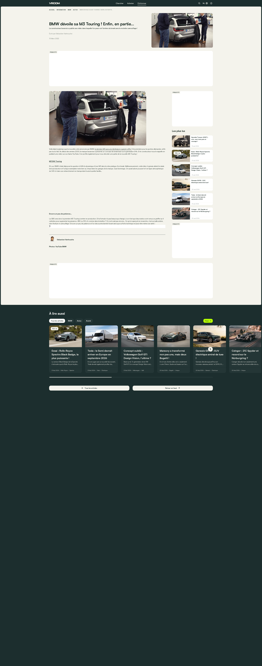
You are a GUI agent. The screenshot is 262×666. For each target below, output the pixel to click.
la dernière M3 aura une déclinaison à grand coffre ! (113, 149)
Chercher (120, 3)
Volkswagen (136, 370)
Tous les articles (57, 321)
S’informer (142, 3)
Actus (79, 321)
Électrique (104, 370)
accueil (52, 9)
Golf (143, 370)
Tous (207, 321)
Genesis (207, 370)
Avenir (88, 321)
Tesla (98, 370)
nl (204, 3)
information (61, 9)
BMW (69, 9)
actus (75, 9)
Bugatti (171, 370)
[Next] (210, 349)
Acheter (130, 3)
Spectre (71, 370)
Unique (177, 370)
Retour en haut (171, 388)
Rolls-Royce (64, 370)
